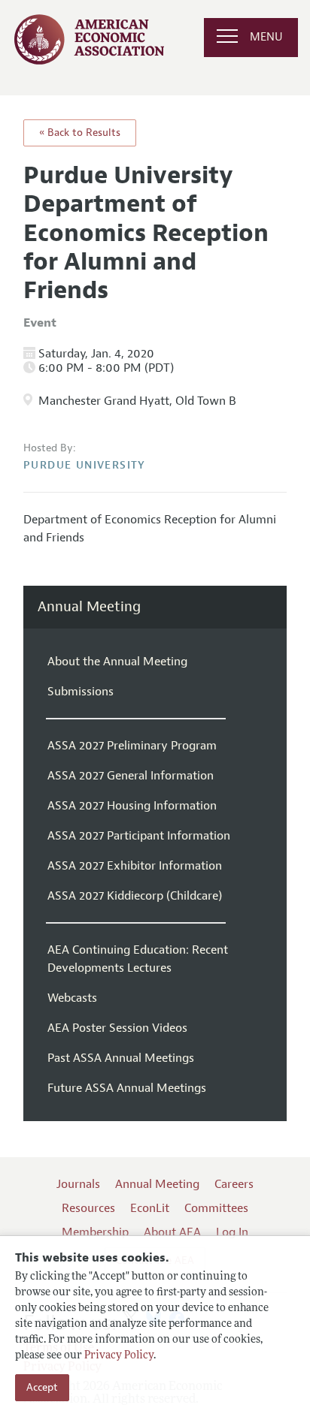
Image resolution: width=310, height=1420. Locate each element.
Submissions (80, 691)
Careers (234, 1184)
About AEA (172, 1232)
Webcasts (72, 997)
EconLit (149, 1208)
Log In (232, 1232)
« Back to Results (79, 132)
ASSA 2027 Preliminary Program (132, 745)
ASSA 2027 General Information (130, 775)
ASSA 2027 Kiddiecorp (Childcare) (134, 895)
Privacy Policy (118, 1355)
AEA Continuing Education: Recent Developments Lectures (137, 958)
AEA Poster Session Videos (117, 1028)
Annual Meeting (89, 607)
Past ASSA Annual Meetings (120, 1058)
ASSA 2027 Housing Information (132, 805)
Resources (88, 1208)
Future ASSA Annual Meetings (126, 1088)
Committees (216, 1208)
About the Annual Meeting (117, 661)
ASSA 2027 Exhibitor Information (134, 865)
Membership (95, 1232)
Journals (78, 1184)
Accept (42, 1387)
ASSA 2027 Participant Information (138, 835)
